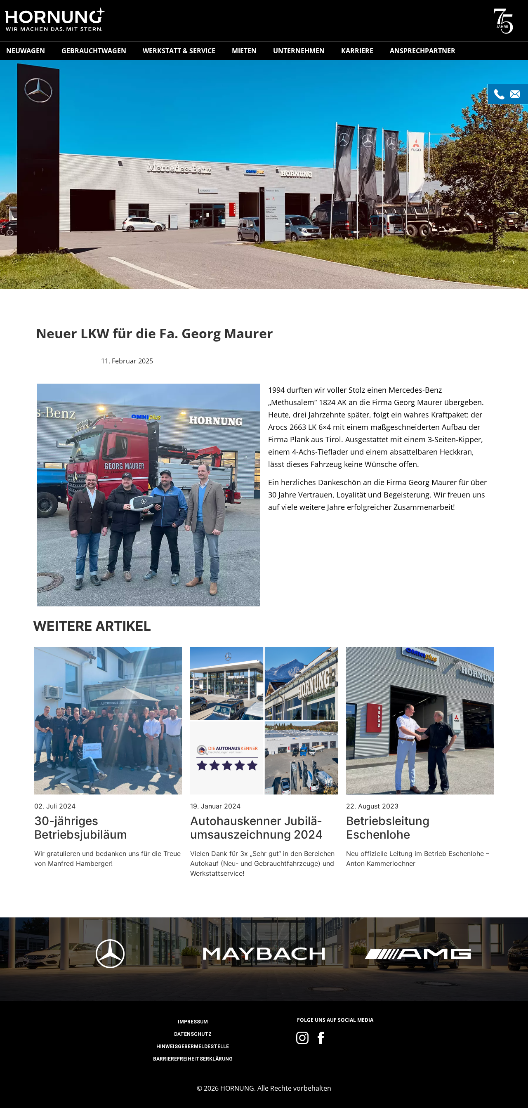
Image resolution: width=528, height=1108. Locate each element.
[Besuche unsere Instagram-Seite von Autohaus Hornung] (302, 1038)
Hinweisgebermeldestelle (192, 1046)
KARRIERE (357, 50)
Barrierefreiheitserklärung (193, 1059)
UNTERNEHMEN (299, 50)
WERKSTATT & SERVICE (179, 50)
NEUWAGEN (25, 50)
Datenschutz (193, 1034)
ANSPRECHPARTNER (422, 50)
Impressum (193, 1022)
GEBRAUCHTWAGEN (93, 50)
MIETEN (244, 50)
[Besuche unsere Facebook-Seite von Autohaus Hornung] (321, 1038)
